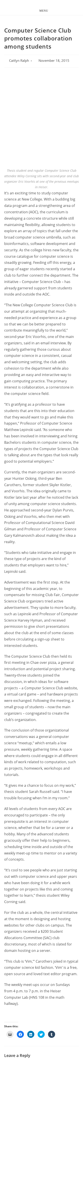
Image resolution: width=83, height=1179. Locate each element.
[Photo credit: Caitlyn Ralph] (41, 130)
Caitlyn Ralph (19, 60)
